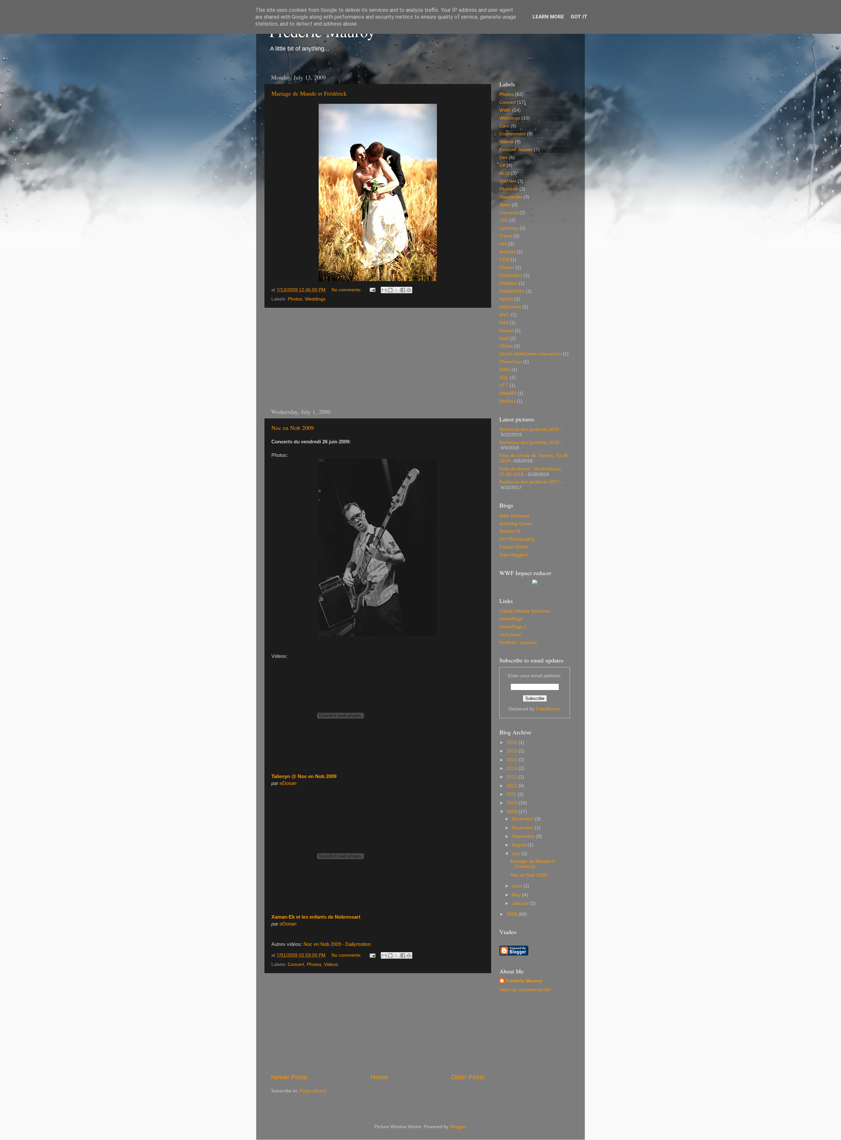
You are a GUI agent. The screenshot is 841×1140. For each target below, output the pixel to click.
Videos (331, 964)
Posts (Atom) (313, 1090)
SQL (504, 377)
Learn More (548, 17)
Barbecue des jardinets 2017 (529, 482)
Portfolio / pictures (518, 642)
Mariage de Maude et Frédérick (309, 93)
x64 (503, 243)
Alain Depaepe (514, 515)
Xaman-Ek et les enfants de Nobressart (315, 917)
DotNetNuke (512, 291)
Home (379, 1077)
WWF (505, 110)
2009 (512, 811)
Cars (504, 125)
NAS (504, 322)
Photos (295, 299)
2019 (512, 742)
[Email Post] (372, 289)
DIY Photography (517, 539)
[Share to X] (396, 290)
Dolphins (508, 283)
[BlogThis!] (390, 290)
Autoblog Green (515, 523)
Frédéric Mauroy (524, 980)
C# (502, 165)
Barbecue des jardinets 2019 (529, 429)
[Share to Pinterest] (409, 290)
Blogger (458, 1126)
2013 (512, 776)
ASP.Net (507, 181)
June (517, 885)
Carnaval (508, 212)
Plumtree (508, 189)
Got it (579, 17)
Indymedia (510, 306)
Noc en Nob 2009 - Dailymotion (337, 944)
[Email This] (384, 290)
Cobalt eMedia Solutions (524, 611)
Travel (505, 236)
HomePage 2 (513, 626)
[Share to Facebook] (402, 290)
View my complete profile (525, 989)
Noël (504, 338)
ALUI (504, 173)
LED (503, 220)
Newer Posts (289, 1077)
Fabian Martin (513, 547)
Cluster (506, 267)
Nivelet (506, 330)
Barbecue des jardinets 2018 (529, 442)
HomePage (511, 618)
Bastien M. (510, 531)
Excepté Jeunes (516, 149)
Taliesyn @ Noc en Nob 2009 (303, 776)
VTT (503, 385)
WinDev (507, 401)
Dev (503, 157)
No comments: (347, 289)
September (524, 836)
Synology (508, 228)
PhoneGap (510, 361)
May (517, 894)
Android (507, 251)
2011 (512, 794)
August (520, 844)
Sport (505, 204)
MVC (504, 314)
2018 (512, 751)
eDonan (288, 783)
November (523, 827)
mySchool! (510, 634)
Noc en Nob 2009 (292, 428)
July (516, 853)
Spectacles (510, 196)
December (523, 818)
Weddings (315, 299)
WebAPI (507, 393)
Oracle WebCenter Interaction (530, 353)
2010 (512, 802)
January (521, 903)
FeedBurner (548, 708)
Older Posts (468, 1077)
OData (506, 346)
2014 (512, 768)
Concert (296, 964)
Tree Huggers (513, 554)
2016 (512, 759)
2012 (512, 785)
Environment (512, 133)
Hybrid (506, 299)
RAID (504, 369)
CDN (504, 259)
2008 (512, 914)
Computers (510, 275)
